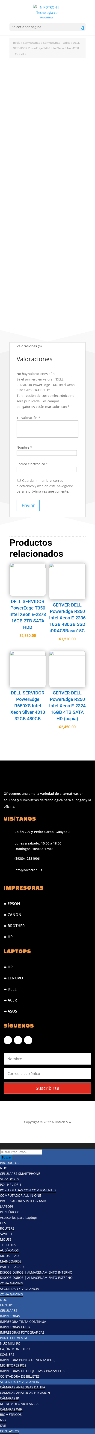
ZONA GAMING (11, 1283)
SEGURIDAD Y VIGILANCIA (19, 1288)
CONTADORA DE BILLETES (20, 1376)
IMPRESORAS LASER (15, 1327)
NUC (3, 1168)
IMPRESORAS (10, 1316)
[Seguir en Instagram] (18, 1040)
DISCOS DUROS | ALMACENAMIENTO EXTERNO (36, 1277)
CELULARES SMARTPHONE (20, 1173)
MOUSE (6, 1239)
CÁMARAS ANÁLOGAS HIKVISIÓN (25, 1392)
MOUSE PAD (9, 1256)
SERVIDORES (31, 42)
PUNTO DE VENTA (13, 1338)
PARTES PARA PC (12, 1267)
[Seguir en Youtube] (28, 1040)
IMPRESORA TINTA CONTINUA (23, 1321)
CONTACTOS (9, 1431)
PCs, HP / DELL (11, 1184)
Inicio (16, 42)
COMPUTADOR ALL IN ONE (20, 1195)
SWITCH (6, 1234)
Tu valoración (28, 417)
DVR (3, 1425)
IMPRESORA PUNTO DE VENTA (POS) (27, 1360)
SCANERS (7, 1354)
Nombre (24, 447)
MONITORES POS (13, 1365)
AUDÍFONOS (9, 1250)
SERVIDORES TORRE (56, 42)
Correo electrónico (32, 464)
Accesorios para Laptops (19, 1217)
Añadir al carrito (37, 293)
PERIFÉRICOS (10, 1212)
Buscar (6, 1157)
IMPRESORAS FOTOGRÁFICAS (22, 1332)
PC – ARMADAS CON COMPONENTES (28, 1190)
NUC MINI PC (10, 1343)
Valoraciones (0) (29, 346)
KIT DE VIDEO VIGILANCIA (19, 1404)
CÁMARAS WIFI (11, 1409)
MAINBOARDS (10, 1261)
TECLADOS (8, 1245)
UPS (3, 1223)
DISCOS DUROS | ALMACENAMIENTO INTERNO (36, 1272)
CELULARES (8, 1310)
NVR (3, 1420)
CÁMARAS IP (9, 1398)
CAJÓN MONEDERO (15, 1349)
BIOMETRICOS (11, 1414)
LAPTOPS (7, 1206)
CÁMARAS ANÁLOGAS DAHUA (22, 1387)
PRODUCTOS (9, 1163)
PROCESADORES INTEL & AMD (23, 1201)
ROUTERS (7, 1228)
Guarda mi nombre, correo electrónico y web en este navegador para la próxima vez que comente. (45, 486)
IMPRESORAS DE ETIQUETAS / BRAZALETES (32, 1371)
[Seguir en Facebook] (8, 1040)
